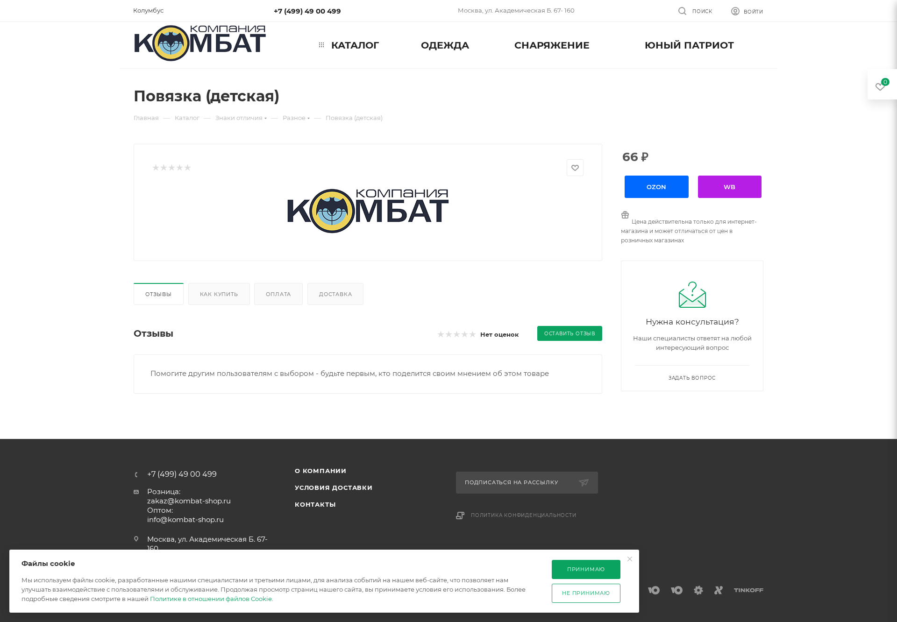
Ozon (656, 187)
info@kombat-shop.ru (185, 519)
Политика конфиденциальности (524, 515)
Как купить (219, 294)
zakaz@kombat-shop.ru (189, 500)
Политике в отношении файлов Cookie (211, 598)
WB (729, 187)
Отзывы (158, 294)
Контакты (315, 504)
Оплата (278, 294)
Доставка (335, 294)
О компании (321, 470)
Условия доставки (334, 487)
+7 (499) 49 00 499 (307, 11)
